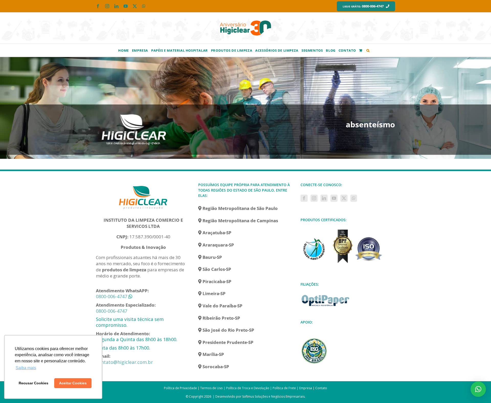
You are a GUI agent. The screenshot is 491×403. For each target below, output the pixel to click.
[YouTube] (334, 198)
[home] (143, 185)
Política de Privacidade (180, 388)
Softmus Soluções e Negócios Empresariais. (273, 396)
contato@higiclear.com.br (124, 362)
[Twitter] (344, 198)
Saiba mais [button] (26, 368)
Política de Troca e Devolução (247, 388)
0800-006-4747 (111, 296)
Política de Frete (284, 388)
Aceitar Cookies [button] (73, 383)
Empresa (305, 388)
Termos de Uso (211, 388)
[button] (368, 50)
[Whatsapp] (353, 198)
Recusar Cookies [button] (33, 383)
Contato (321, 388)
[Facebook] (304, 198)
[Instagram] (314, 198)
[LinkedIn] (324, 198)
